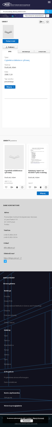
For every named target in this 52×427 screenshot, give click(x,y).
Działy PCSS (8, 301)
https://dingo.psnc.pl (11, 258)
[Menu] (49, 2)
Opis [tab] (9, 51)
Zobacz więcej (9, 322)
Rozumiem (27, 421)
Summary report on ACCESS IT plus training (37, 171)
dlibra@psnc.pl (9, 248)
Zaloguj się (8, 397)
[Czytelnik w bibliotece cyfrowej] (8, 31)
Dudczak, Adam (10, 67)
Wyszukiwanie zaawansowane (34, 16)
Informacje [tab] (26, 51)
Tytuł (6, 336)
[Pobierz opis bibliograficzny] (11, 187)
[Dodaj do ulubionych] (47, 21)
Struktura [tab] (42, 51)
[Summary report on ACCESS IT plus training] (37, 157)
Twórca (6, 340)
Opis (5, 359)
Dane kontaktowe (10, 382)
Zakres (6, 355)
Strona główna (9, 284)
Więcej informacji (38, 418)
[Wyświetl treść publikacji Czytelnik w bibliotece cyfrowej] (17, 187)
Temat (6, 350)
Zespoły (7, 311)
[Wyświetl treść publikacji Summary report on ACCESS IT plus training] (40, 187)
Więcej (42, 193)
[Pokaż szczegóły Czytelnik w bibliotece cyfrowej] (22, 187)
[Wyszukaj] (48, 12)
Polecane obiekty (10, 315)
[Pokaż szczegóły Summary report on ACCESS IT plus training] (45, 187)
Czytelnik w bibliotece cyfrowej (13, 171)
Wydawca (7, 364)
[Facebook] (5, 261)
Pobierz (11, 47)
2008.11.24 (8, 74)
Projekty (7, 296)
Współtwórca (9, 345)
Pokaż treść (10, 41)
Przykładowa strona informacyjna (16, 377)
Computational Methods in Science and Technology (22, 306)
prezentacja (9, 81)
